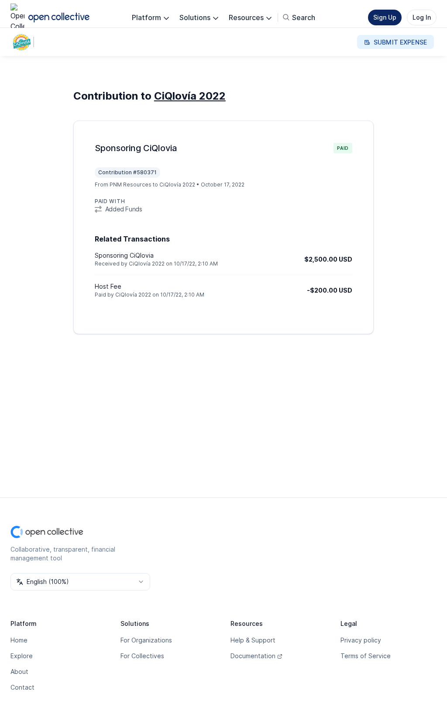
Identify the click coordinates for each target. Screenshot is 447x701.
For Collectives (142, 656)
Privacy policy (360, 640)
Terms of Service (365, 656)
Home (19, 640)
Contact (22, 687)
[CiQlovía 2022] (23, 42)
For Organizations (146, 640)
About (19, 671)
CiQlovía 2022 (190, 96)
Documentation (252, 656)
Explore (21, 656)
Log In (422, 17)
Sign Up (384, 17)
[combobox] (80, 581)
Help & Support (252, 640)
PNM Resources (130, 184)
